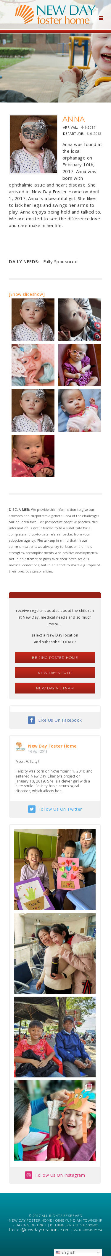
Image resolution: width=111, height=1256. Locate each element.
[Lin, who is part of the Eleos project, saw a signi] (55, 953)
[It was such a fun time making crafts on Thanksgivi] (55, 1120)
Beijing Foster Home (55, 657)
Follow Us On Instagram (60, 1175)
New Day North (55, 673)
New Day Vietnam (55, 688)
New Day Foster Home (52, 746)
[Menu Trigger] (100, 17)
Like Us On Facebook (60, 720)
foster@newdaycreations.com (39, 1230)
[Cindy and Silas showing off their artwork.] (55, 869)
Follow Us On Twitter (60, 809)
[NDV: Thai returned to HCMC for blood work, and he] (55, 1037)
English (67, 1252)
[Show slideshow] (27, 294)
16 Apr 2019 (38, 751)
